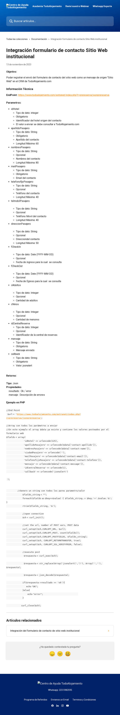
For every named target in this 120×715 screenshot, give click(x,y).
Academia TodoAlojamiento (47, 6)
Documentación (39, 39)
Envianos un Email (60, 699)
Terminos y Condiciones (84, 699)
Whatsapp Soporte (102, 6)
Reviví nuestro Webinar (77, 6)
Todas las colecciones (17, 39)
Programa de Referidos (35, 699)
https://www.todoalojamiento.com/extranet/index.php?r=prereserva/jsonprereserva (63, 95)
